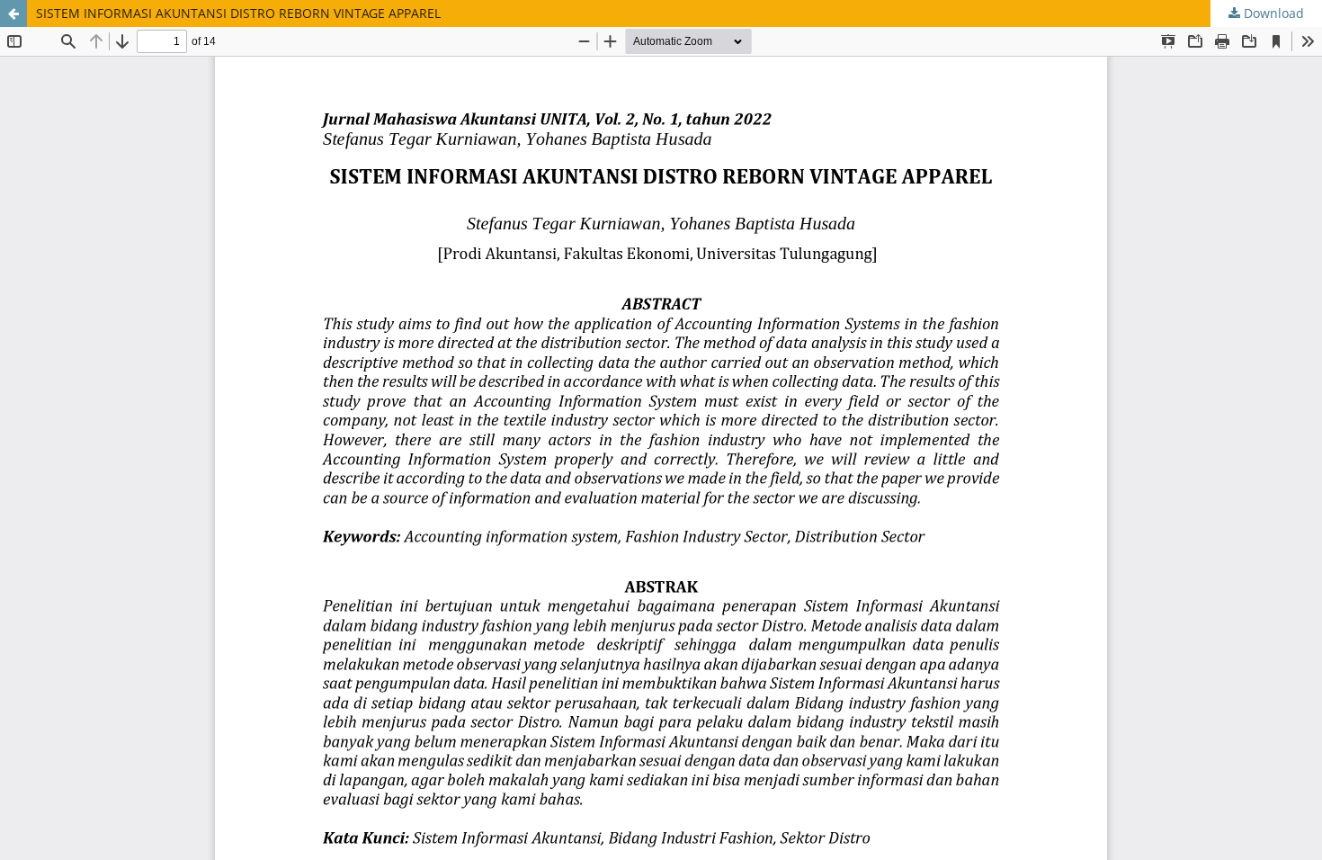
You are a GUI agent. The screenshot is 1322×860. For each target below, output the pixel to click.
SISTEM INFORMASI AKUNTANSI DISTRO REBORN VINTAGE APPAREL (238, 13)
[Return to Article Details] (13, 13)
